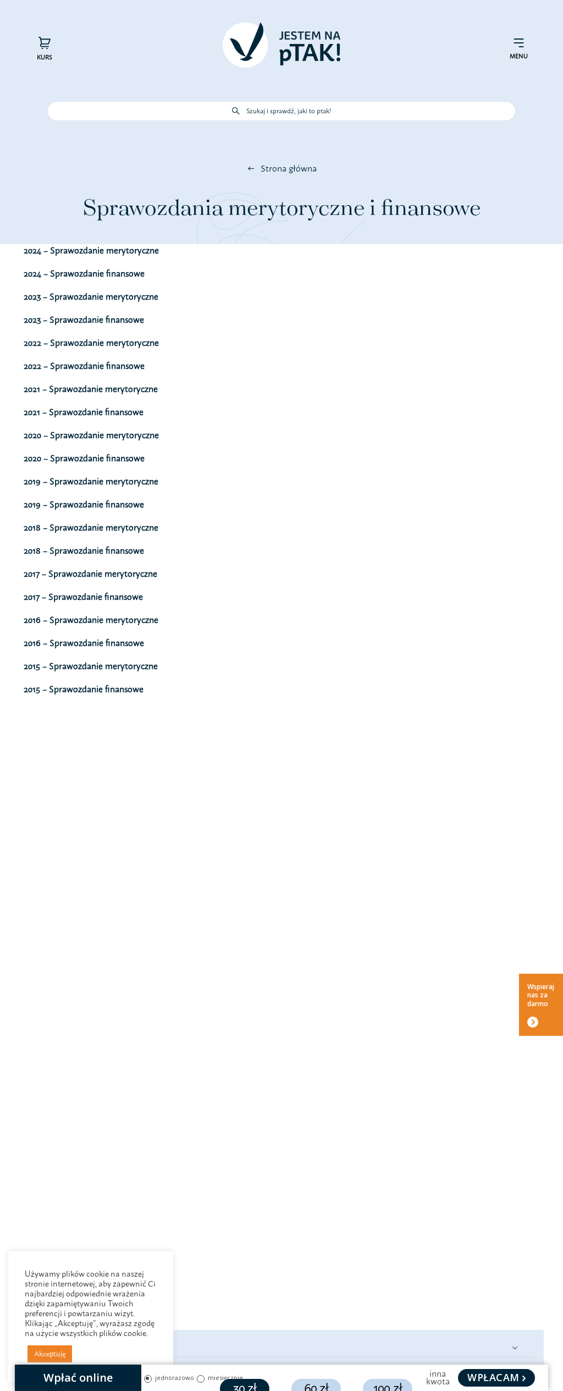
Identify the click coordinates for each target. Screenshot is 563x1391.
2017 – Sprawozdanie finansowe (83, 596)
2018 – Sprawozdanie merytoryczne (91, 527)
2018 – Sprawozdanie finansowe (84, 550)
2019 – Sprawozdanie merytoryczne (91, 481)
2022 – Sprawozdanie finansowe (84, 365)
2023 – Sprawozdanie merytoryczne (91, 296)
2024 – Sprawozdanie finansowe (84, 273)
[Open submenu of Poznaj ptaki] (514, 1347)
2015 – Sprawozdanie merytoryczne (91, 665)
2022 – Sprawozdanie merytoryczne (91, 342)
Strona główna (289, 168)
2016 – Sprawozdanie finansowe (84, 642)
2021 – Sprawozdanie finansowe (83, 411)
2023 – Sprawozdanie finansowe (84, 319)
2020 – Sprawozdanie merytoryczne (91, 434)
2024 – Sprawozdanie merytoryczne (91, 250)
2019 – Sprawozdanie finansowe (84, 504)
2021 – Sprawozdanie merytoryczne (91, 388)
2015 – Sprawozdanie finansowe (83, 688)
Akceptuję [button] (49, 1353)
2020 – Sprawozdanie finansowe (84, 457)
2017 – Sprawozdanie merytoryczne (90, 573)
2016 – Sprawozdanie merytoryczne (91, 619)
